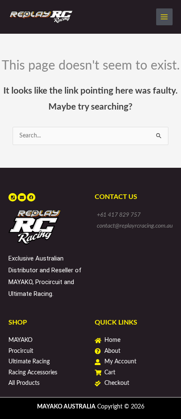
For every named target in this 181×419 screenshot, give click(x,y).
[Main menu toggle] (164, 16)
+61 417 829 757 (119, 215)
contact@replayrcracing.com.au (135, 226)
